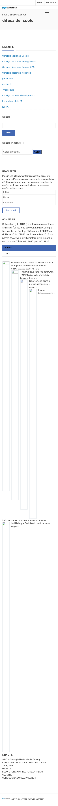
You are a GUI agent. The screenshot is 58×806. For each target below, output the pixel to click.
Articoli (8, 248)
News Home (32, 278)
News (37, 269)
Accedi (40, 3)
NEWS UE (6, 768)
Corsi (7, 253)
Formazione (21, 269)
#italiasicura (8, 90)
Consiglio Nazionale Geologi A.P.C (18, 67)
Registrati (51, 3)
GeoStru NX (30, 269)
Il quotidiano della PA (12, 101)
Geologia (45, 275)
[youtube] (48, 802)
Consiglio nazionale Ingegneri (16, 73)
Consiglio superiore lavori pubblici (18, 95)
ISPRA (5, 107)
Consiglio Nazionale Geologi (15, 56)
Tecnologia (42, 521)
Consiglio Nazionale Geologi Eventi (19, 61)
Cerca (37, 151)
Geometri (34, 521)
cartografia (38, 275)
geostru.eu (7, 78)
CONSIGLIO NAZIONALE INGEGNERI (19, 778)
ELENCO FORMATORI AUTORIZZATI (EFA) (22, 771)
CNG (29, 231)
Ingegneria (24, 278)
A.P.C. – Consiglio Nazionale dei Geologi (21, 759)
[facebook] (41, 802)
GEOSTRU (7, 775)
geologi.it (6, 84)
